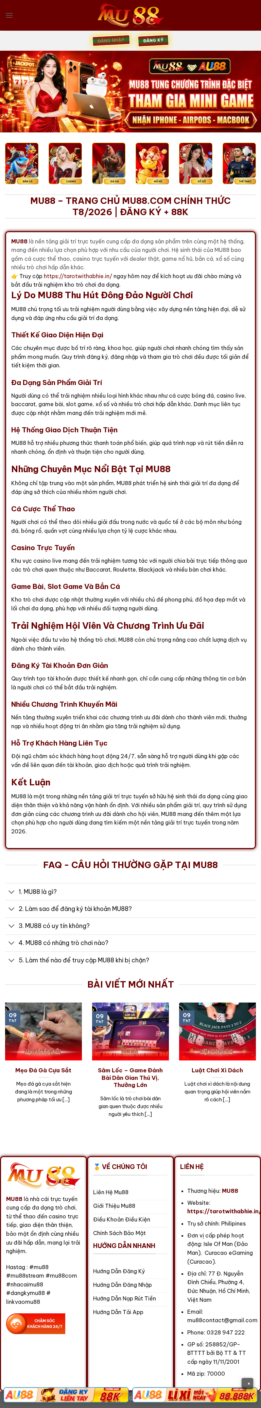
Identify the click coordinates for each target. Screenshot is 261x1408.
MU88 (14, 1199)
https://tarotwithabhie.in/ (78, 276)
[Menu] (9, 15)
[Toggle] (11, 892)
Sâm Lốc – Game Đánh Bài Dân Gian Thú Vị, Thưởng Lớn (130, 1077)
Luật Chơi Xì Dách (217, 1070)
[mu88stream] (130, 15)
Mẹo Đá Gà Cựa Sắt (43, 1070)
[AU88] (66, 1395)
